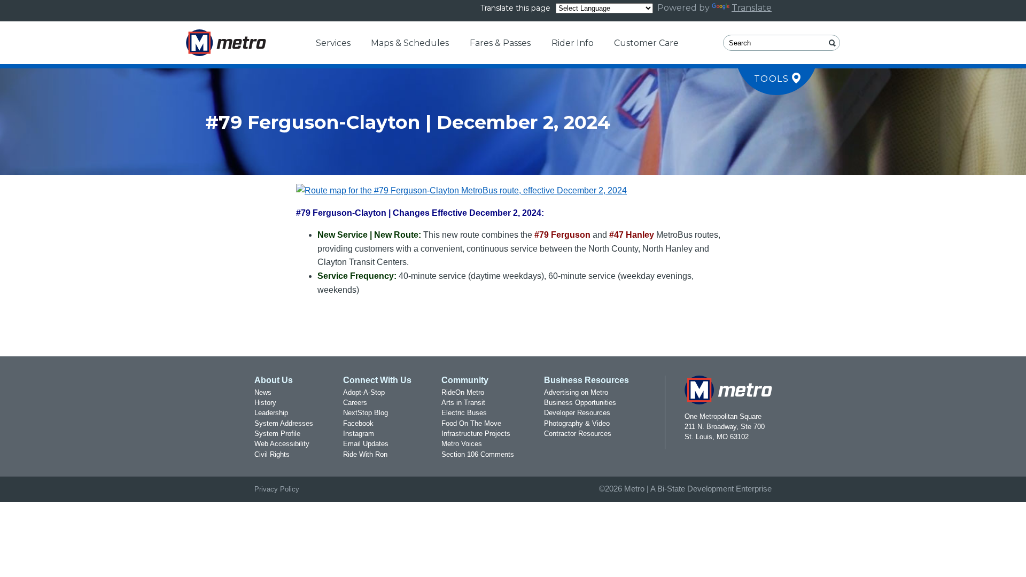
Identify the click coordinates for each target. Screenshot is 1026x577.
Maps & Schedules (410, 43)
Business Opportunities (580, 403)
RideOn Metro (462, 392)
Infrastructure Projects (475, 434)
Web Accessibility (281, 444)
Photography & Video (577, 423)
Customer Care (646, 43)
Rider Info (572, 43)
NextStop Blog (365, 413)
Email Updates (365, 444)
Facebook (358, 423)
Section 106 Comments (477, 454)
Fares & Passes (500, 43)
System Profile (277, 434)
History (265, 403)
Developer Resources (577, 413)
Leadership (271, 413)
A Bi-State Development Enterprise (711, 489)
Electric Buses (464, 413)
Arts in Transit (463, 403)
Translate (752, 8)
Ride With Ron (365, 454)
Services (333, 43)
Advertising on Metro (576, 392)
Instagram (358, 434)
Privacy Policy (276, 489)
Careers (355, 403)
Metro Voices (461, 444)
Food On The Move (471, 423)
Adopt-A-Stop (364, 392)
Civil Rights (272, 454)
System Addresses (283, 423)
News (262, 392)
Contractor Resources (577, 434)
